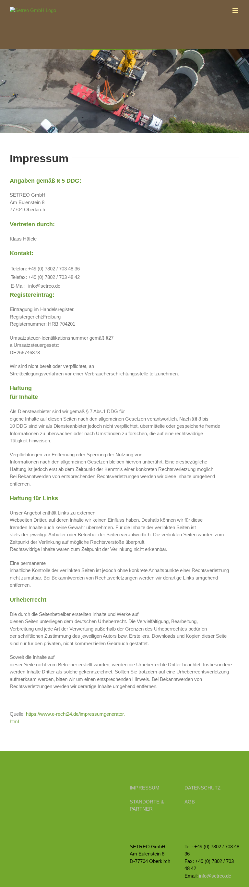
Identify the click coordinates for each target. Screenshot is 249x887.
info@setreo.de (215, 876)
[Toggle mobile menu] (235, 10)
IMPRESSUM (145, 787)
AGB (189, 801)
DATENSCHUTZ (202, 787)
